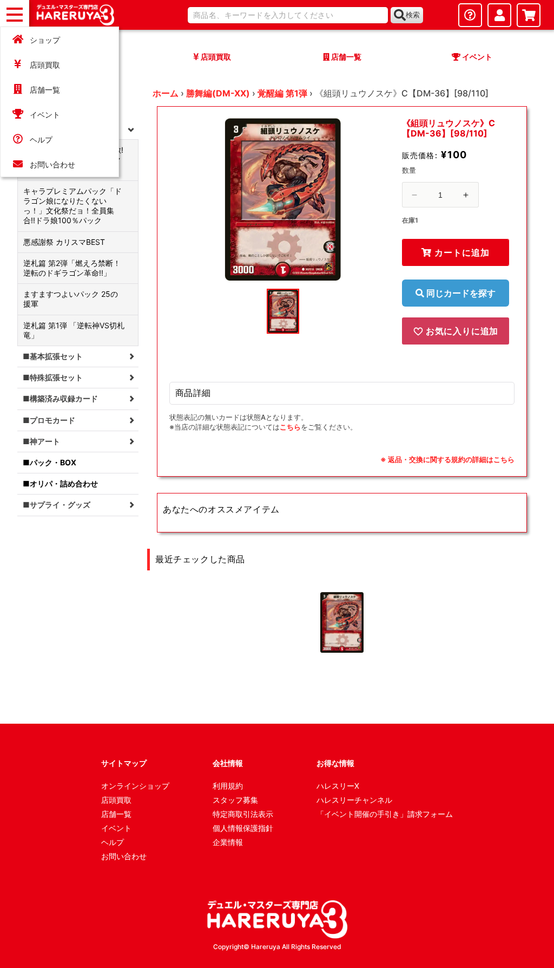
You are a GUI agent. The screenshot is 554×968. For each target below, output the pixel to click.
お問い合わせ (52, 164)
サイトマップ (124, 763)
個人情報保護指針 (243, 828)
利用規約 (228, 785)
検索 (413, 15)
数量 (409, 170)
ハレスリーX (337, 785)
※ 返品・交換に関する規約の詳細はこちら (447, 459)
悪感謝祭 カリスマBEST (64, 241)
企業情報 (228, 842)
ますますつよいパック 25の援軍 (70, 298)
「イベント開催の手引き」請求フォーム (384, 813)
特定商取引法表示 (243, 813)
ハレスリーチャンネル (354, 799)
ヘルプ (41, 139)
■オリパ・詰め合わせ (60, 483)
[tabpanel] (283, 199)
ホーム (166, 93)
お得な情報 (335, 763)
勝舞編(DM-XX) (218, 93)
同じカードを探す (460, 293)
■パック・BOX (49, 462)
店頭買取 (45, 64)
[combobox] (288, 15)
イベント (45, 114)
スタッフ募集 (235, 799)
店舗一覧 (45, 89)
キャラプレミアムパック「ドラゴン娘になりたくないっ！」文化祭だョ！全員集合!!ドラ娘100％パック (72, 205)
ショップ (45, 39)
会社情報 (228, 763)
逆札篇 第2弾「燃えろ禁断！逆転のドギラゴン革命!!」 (72, 267)
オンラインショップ (135, 785)
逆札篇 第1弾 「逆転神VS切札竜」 (73, 330)
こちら (290, 427)
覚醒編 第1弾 (282, 93)
